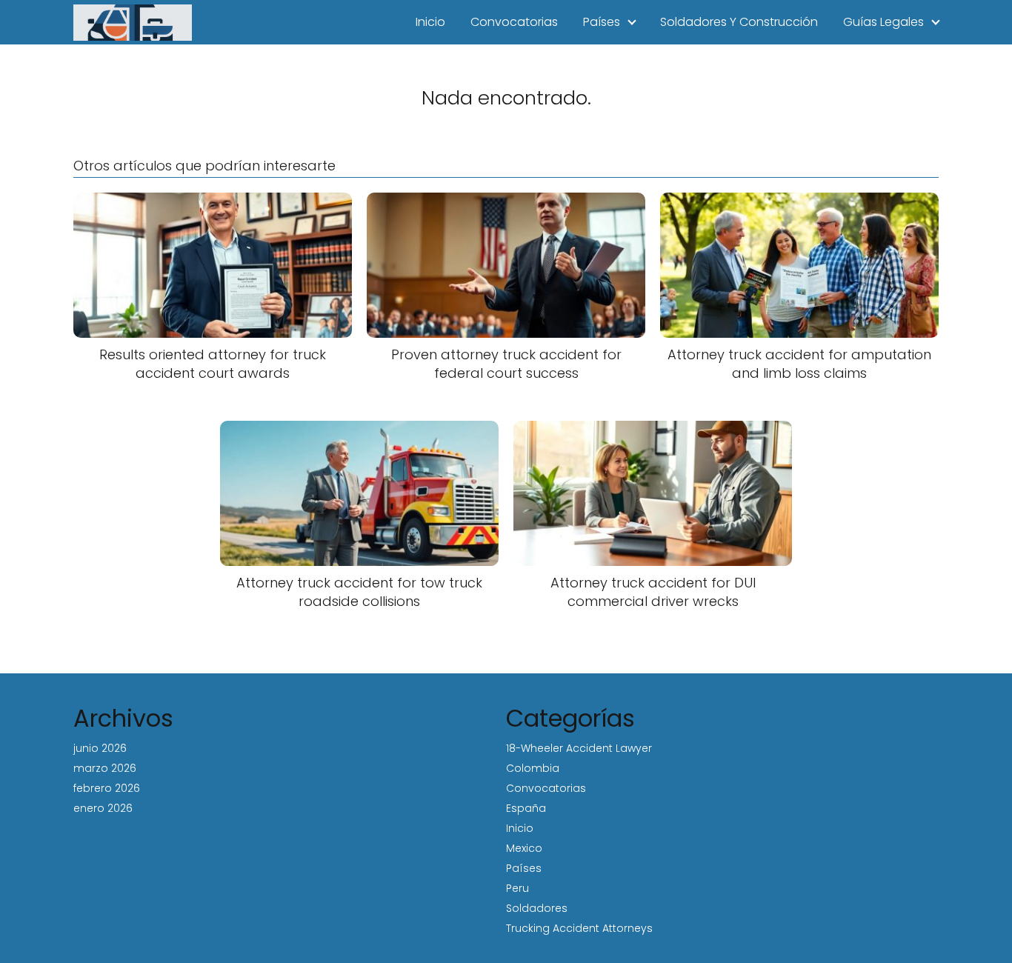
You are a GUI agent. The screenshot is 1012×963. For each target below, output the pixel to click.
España (526, 808)
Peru (517, 888)
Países (601, 21)
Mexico (524, 848)
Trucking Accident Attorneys (579, 928)
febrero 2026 (106, 788)
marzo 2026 (104, 768)
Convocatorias (514, 21)
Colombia (532, 768)
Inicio (430, 21)
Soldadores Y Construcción (739, 21)
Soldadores (536, 908)
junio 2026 (100, 748)
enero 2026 (103, 808)
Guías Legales (883, 21)
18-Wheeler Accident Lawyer (579, 748)
